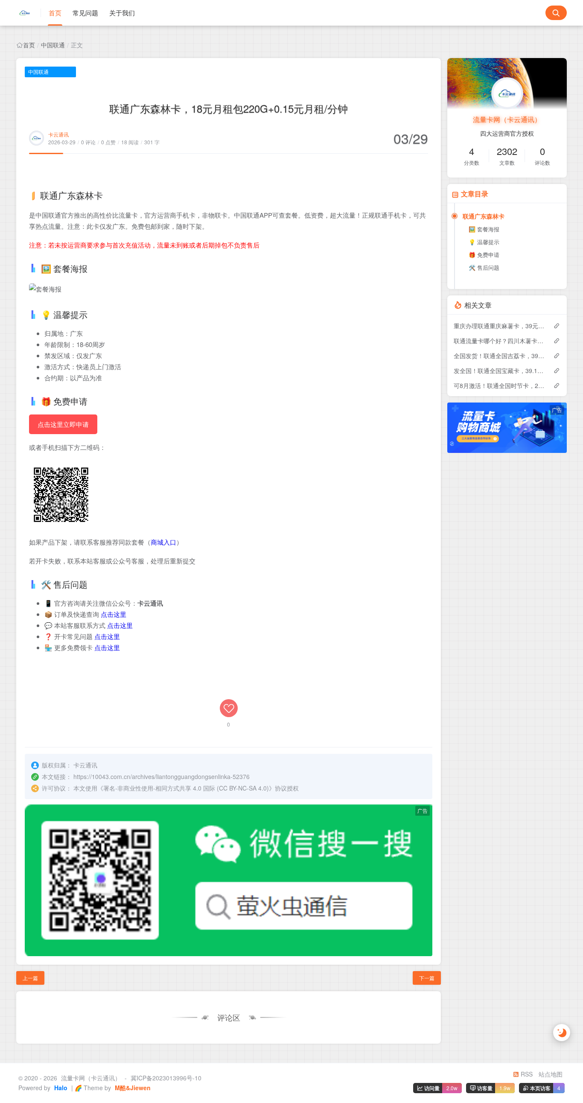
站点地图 (551, 1074)
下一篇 (426, 977)
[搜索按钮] (556, 13)
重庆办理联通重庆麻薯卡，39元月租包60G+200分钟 (499, 325)
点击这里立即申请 (63, 424)
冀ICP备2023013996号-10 (166, 1078)
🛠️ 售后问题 (484, 267)
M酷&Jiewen (132, 1087)
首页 (55, 12)
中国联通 (53, 45)
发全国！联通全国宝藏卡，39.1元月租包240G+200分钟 (499, 370)
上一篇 (30, 977)
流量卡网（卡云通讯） (507, 119)
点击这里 (113, 614)
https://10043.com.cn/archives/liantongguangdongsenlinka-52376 (161, 776)
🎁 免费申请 (484, 255)
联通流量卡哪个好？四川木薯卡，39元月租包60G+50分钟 (499, 340)
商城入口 (163, 541)
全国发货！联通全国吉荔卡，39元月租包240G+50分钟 (499, 355)
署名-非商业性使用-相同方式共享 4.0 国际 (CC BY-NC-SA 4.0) (186, 788)
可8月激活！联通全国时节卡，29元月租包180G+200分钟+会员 (499, 385)
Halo (59, 1087)
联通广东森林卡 (483, 216)
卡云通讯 (58, 134)
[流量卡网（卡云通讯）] (28, 13)
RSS (526, 1074)
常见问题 (85, 12)
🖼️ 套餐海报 (484, 229)
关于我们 (122, 12)
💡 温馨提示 (484, 242)
